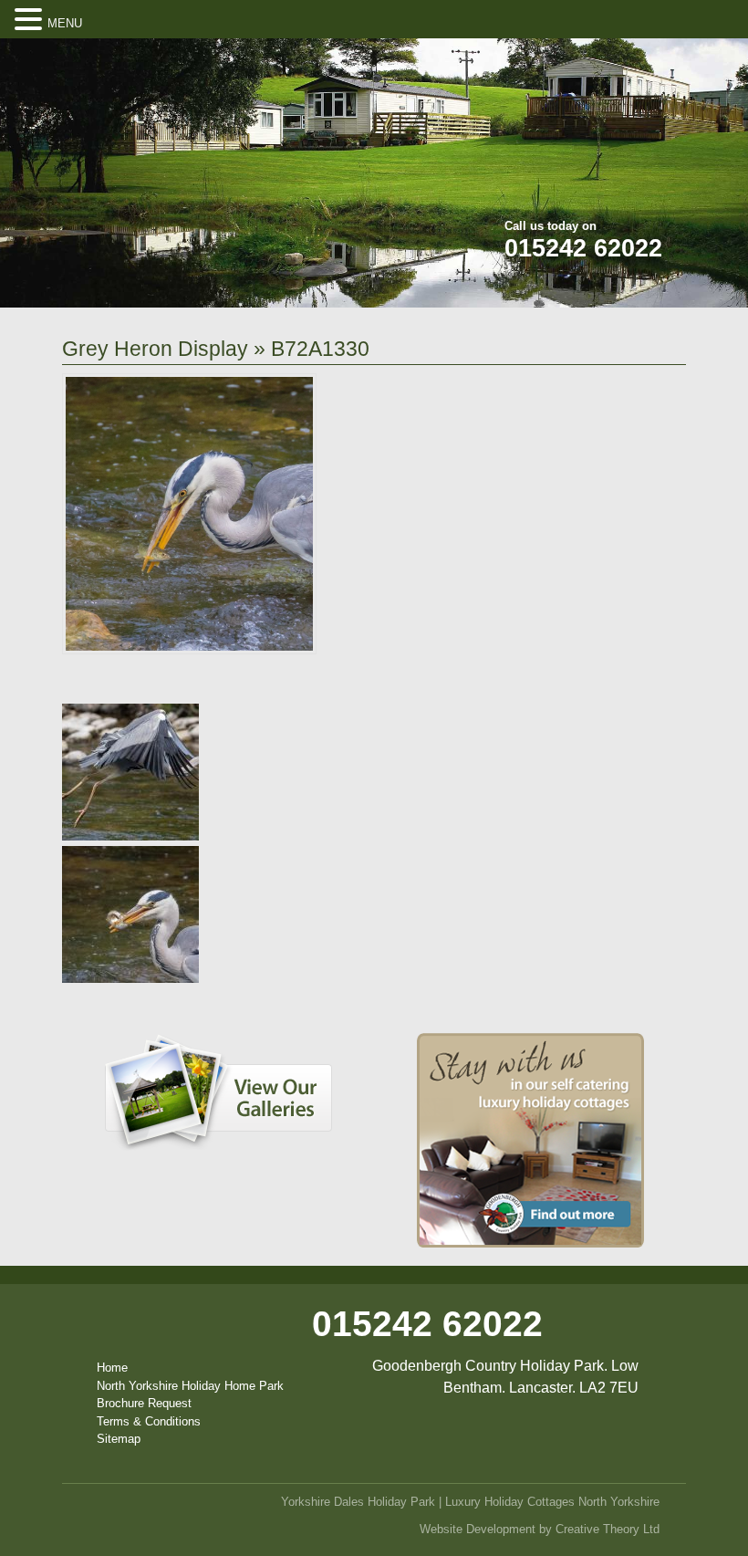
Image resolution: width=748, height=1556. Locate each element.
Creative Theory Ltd (608, 1529)
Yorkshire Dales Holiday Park (358, 1502)
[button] (31, 20)
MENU (64, 23)
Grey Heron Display (155, 348)
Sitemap (118, 1439)
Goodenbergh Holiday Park (166, 158)
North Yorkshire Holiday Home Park (190, 1386)
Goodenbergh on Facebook (586, 64)
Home (112, 1367)
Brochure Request (144, 1403)
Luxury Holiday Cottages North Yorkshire (552, 1502)
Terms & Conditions (149, 1421)
